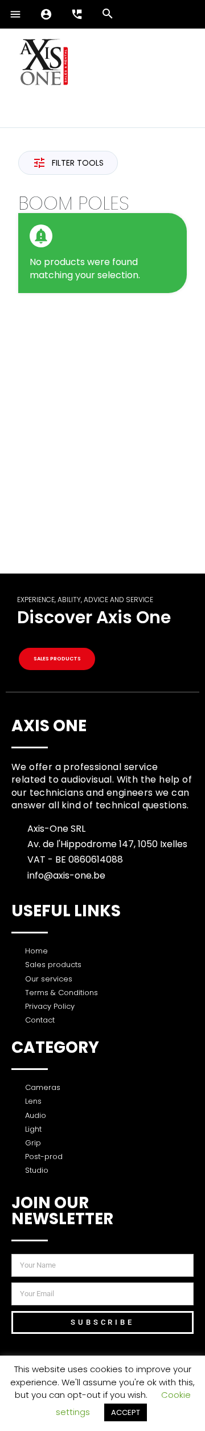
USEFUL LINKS (66, 911)
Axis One (49, 726)
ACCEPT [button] (125, 1412)
